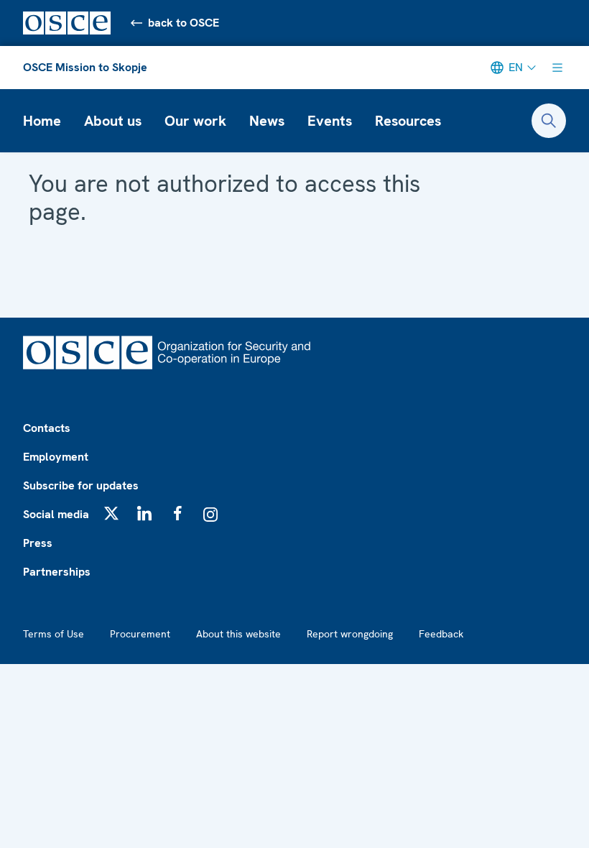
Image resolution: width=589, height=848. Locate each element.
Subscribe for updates (81, 485)
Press (37, 542)
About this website (238, 633)
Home (42, 120)
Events (329, 120)
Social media (56, 514)
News (266, 120)
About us (113, 120)
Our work (195, 120)
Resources (408, 120)
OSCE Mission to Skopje (85, 67)
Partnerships (57, 571)
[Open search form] (549, 120)
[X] (111, 513)
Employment (55, 456)
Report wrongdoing (350, 633)
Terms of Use (53, 633)
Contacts (46, 427)
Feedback (441, 633)
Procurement (140, 633)
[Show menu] (557, 67)
